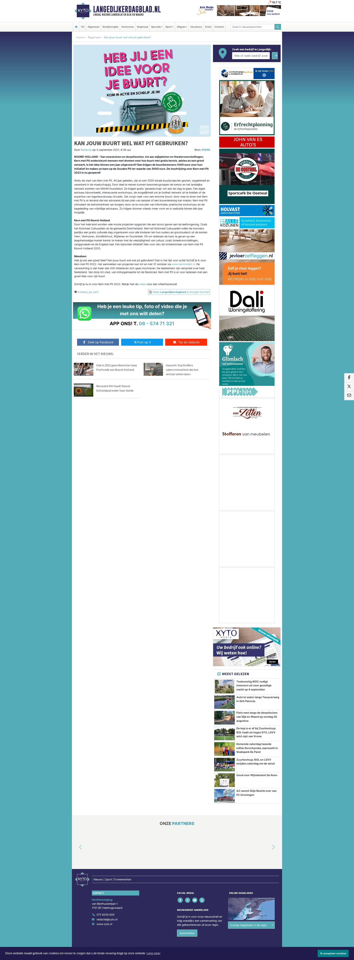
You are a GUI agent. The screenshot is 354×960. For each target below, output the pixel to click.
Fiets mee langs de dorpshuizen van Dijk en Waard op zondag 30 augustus (256, 716)
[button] (76, 847)
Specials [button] (156, 26)
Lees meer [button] (153, 953)
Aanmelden (187, 933)
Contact (219, 26)
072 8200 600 (105, 914)
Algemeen (94, 26)
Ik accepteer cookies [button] (333, 953)
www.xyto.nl (104, 924)
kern (96, 292)
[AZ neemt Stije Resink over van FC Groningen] (224, 796)
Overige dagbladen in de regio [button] (248, 925)
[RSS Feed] (202, 900)
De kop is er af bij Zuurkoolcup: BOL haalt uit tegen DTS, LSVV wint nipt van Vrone (256, 732)
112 (82, 26)
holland (82, 292)
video (142, 284)
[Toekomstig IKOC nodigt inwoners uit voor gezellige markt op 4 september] (224, 687)
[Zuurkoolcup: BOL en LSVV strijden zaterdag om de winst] (224, 765)
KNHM (206, 149)
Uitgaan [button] (181, 26)
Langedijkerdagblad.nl (127, 9)
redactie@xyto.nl (107, 919)
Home (80, 37)
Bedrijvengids (110, 26)
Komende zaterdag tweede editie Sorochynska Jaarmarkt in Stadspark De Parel (257, 747)
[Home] (76, 27)
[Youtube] (195, 900)
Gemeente (128, 26)
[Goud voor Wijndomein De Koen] (224, 780)
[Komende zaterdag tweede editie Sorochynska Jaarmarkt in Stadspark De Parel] (224, 749)
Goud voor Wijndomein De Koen (256, 775)
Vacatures (196, 26)
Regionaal (142, 26)
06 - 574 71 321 (156, 323)
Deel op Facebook (101, 342)
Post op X (144, 342)
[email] (349, 395)
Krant (208, 26)
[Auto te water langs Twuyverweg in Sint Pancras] (224, 702)
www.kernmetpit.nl (183, 264)
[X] (187, 900)
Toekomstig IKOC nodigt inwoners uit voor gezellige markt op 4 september (254, 685)
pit (90, 292)
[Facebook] (180, 900)
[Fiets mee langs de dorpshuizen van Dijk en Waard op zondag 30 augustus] (224, 718)
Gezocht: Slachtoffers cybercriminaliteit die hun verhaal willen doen (182, 369)
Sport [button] (169, 26)
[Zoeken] (278, 27)
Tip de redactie (188, 342)
